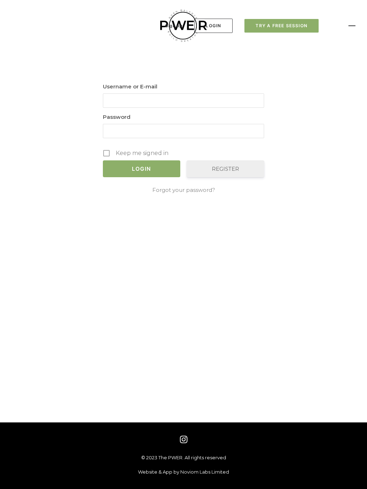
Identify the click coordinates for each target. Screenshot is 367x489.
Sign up (173, 26)
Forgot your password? (183, 190)
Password (116, 116)
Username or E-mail (130, 86)
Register (225, 168)
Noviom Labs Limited (204, 472)
